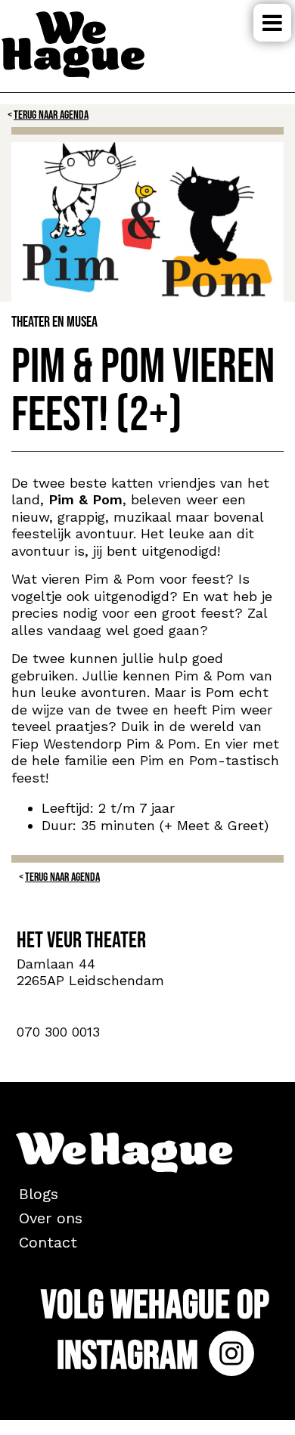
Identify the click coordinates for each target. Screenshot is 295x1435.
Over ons (50, 1218)
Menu (272, 22)
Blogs (38, 1194)
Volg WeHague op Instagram (155, 1331)
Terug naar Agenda (51, 115)
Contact (48, 1242)
